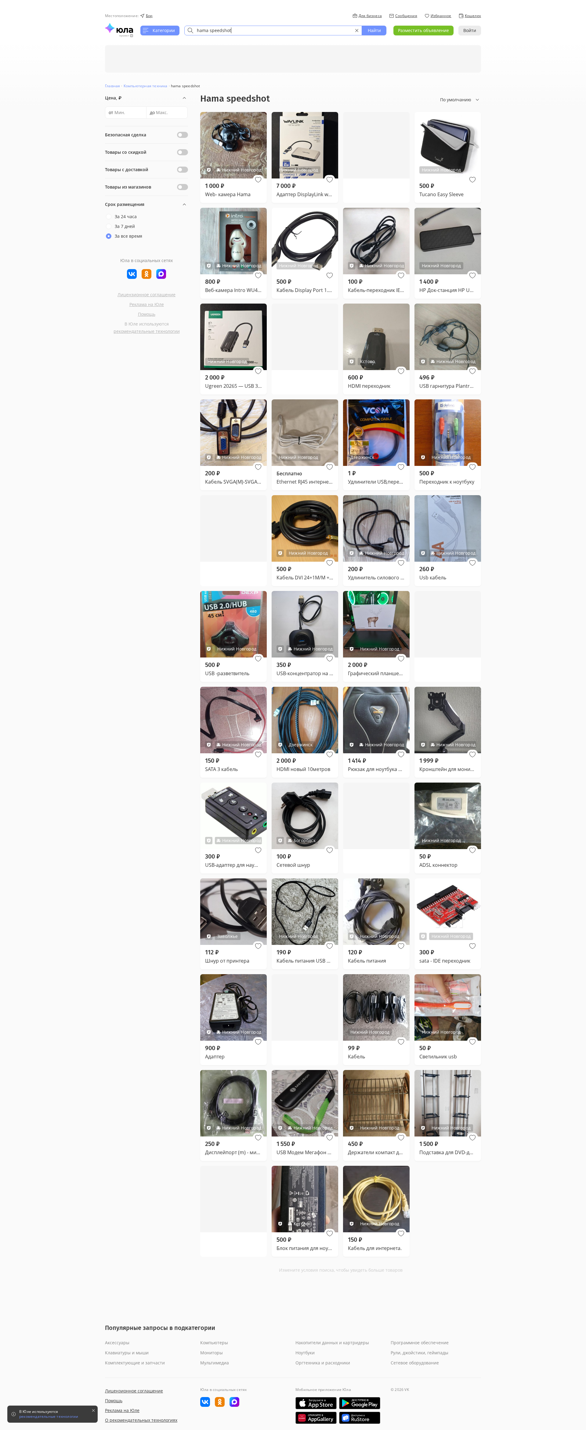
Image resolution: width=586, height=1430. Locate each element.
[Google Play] (359, 1403)
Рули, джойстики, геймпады (419, 1353)
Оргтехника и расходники (322, 1363)
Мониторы (211, 1353)
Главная (112, 85)
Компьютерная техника (146, 85)
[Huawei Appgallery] (316, 1418)
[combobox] (273, 30)
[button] (258, 180)
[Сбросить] (357, 30)
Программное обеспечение (420, 1342)
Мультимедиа (214, 1363)
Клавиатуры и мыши (127, 1353)
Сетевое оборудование (415, 1363)
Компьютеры (214, 1342)
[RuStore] (359, 1418)
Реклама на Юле (146, 304)
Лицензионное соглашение (146, 294)
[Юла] (119, 28)
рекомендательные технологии (147, 331)
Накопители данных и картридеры (332, 1342)
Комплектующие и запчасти (135, 1363)
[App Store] (316, 1403)
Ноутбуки (305, 1353)
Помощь (146, 314)
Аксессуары (117, 1342)
